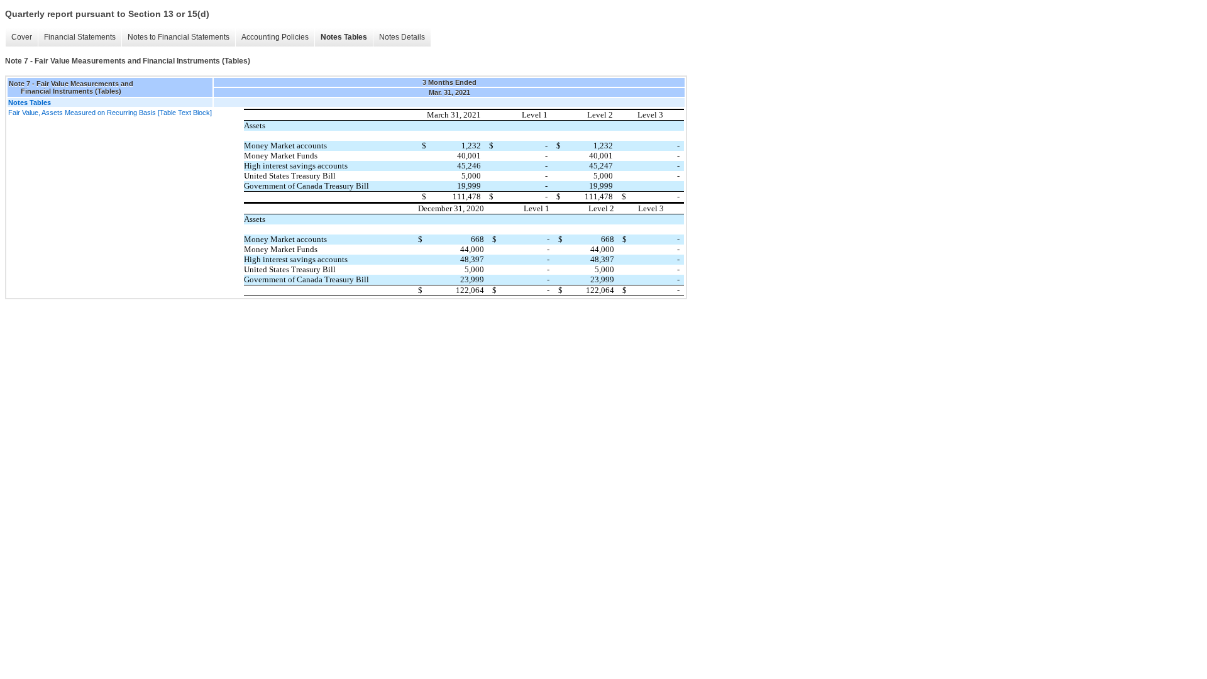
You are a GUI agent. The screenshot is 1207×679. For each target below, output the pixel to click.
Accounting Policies (275, 37)
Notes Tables (344, 37)
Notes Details (402, 37)
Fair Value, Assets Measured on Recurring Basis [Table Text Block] (110, 112)
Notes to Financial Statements (178, 37)
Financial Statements (80, 37)
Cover (21, 37)
